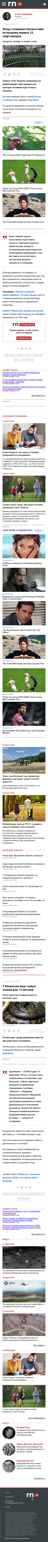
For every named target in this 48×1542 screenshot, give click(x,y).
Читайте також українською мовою (37, 74)
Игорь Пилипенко (23, 14)
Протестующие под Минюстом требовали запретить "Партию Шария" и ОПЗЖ (20, 1219)
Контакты (9, 1497)
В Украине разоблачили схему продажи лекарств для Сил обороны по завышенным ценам (24, 940)
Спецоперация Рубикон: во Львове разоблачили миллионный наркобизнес (21, 913)
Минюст (6, 1194)
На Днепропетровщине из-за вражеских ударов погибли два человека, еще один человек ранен (22, 954)
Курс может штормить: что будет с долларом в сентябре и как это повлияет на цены (23, 900)
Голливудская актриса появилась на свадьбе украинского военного (20, 876)
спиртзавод (10, 355)
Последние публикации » (15, 416)
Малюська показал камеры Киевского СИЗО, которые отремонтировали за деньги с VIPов (22, 1227)
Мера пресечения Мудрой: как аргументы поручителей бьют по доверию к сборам (30, 1449)
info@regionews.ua (21, 18)
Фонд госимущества (34, 355)
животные (40, 1194)
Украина (20, 355)
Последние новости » (13, 850)
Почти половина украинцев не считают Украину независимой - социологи (23, 381)
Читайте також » (10, 370)
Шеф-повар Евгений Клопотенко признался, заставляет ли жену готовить (24, 865)
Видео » (6, 1239)
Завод (16, 360)
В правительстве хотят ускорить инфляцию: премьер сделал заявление (21, 374)
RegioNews (33, 100)
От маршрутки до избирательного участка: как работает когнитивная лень (31, 1432)
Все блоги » (39, 1478)
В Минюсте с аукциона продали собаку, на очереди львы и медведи (21, 1177)
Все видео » (39, 1345)
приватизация (27, 360)
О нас (7, 1493)
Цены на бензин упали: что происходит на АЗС (22, 887)
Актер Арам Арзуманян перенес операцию (23, 855)
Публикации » (9, 1350)
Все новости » (38, 395)
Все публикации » (36, 1418)
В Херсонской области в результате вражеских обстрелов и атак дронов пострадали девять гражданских (20, 926)
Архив (7, 1507)
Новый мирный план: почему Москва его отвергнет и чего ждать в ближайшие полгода (29, 1465)
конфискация (23, 1199)
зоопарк (15, 1194)
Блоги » (6, 1423)
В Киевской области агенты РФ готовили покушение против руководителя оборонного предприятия (22, 968)
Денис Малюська (27, 1194)
